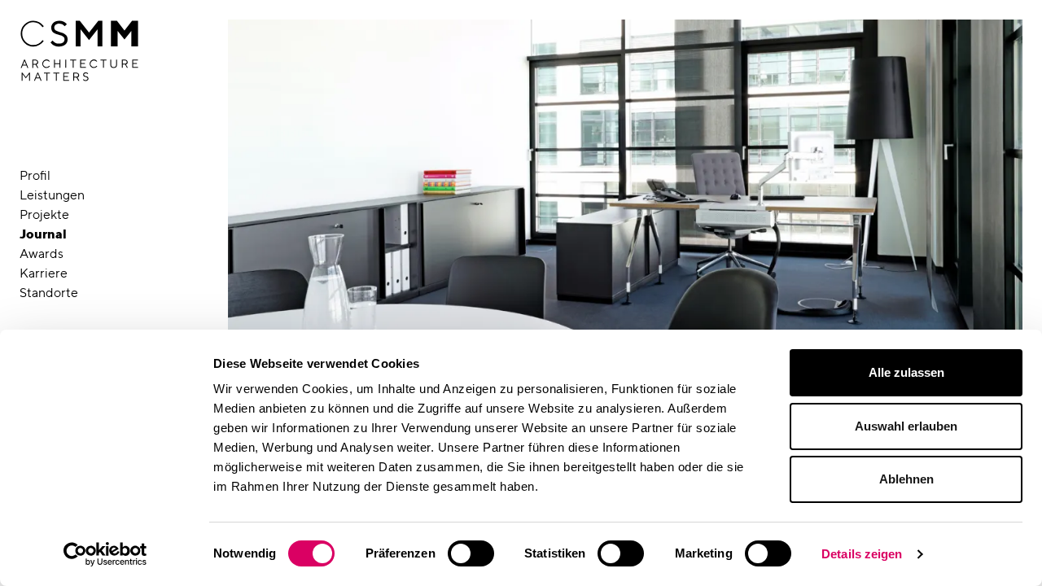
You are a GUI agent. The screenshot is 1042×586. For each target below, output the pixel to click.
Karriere (44, 273)
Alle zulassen (906, 372)
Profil (35, 175)
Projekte (44, 214)
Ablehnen (906, 479)
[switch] (471, 553)
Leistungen (52, 195)
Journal (43, 234)
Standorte (49, 292)
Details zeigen (861, 554)
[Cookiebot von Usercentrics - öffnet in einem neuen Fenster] (105, 554)
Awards (41, 253)
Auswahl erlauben (906, 426)
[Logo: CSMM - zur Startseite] (79, 51)
